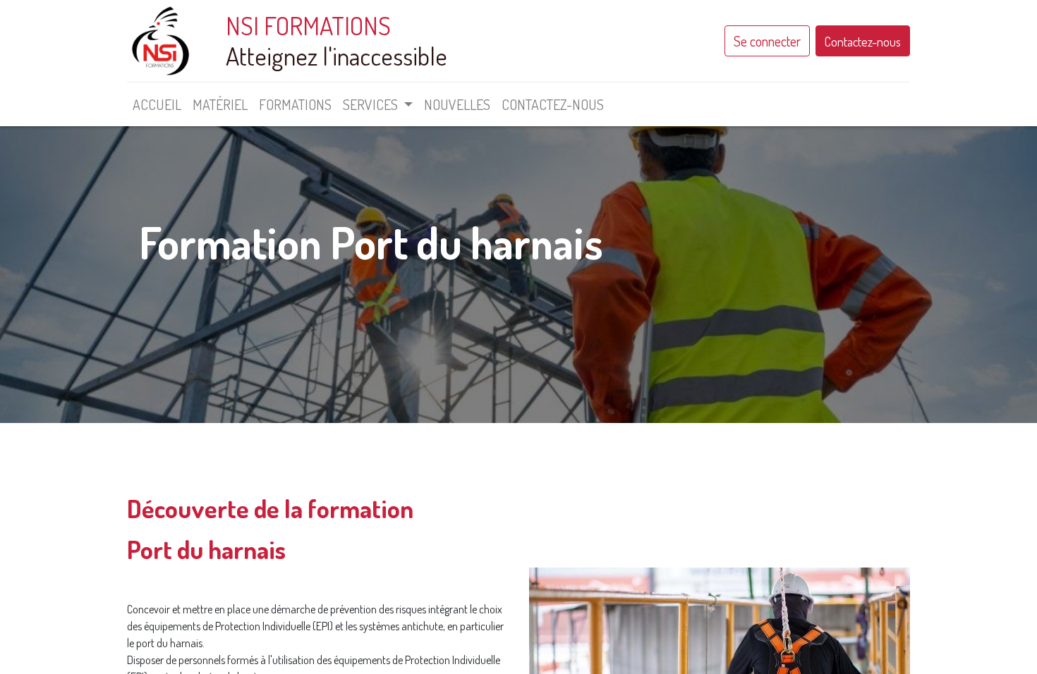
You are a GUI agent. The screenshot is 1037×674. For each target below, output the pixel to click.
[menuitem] (157, 104)
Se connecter (767, 41)
